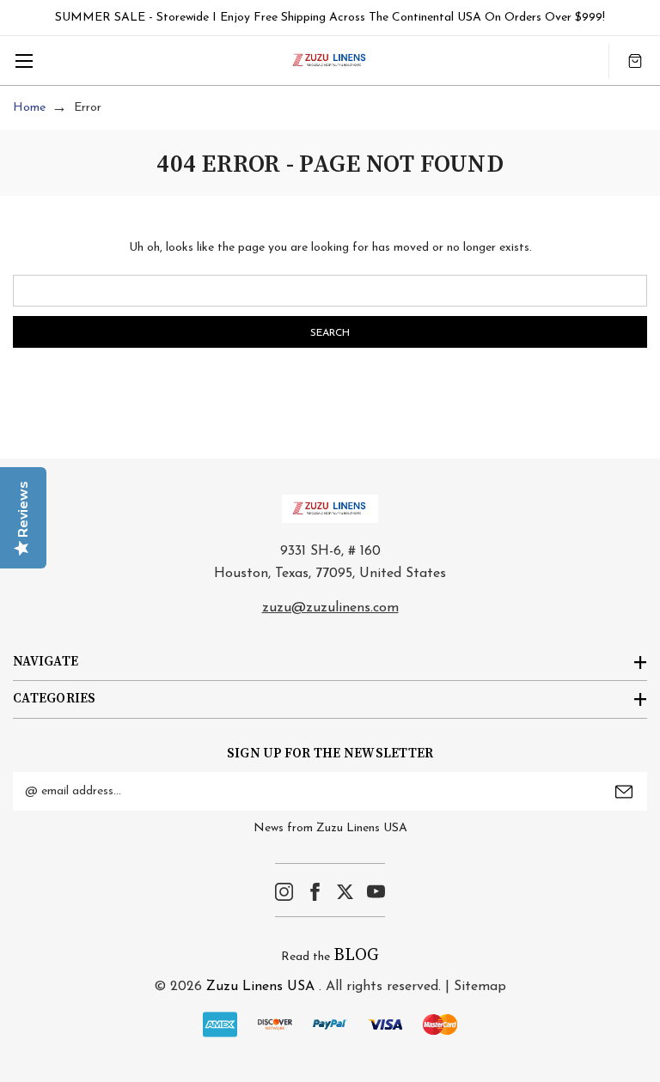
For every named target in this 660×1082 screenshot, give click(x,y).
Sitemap (480, 987)
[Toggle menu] (23, 60)
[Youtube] (376, 892)
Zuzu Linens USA (260, 987)
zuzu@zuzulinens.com (330, 608)
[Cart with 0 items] (635, 61)
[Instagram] (284, 892)
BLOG (356, 955)
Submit (624, 791)
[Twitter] (345, 892)
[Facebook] (315, 892)
